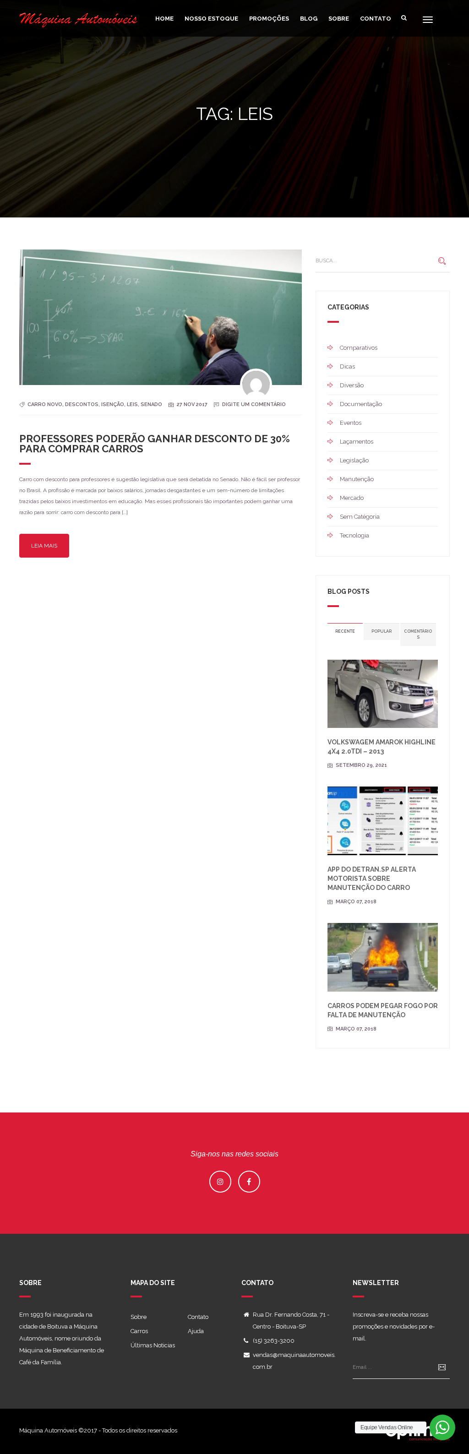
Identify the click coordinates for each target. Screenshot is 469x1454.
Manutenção (357, 479)
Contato (375, 18)
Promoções (269, 18)
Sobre (338, 18)
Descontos (81, 404)
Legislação (354, 460)
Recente (345, 631)
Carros (139, 1331)
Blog (308, 18)
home (164, 18)
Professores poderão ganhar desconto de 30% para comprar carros (154, 444)
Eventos (350, 422)
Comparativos (358, 347)
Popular (381, 631)
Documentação (361, 404)
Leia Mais (44, 546)
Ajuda (196, 1331)
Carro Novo (44, 404)
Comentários (418, 634)
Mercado (352, 497)
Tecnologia (354, 535)
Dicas (347, 366)
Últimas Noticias (153, 1345)
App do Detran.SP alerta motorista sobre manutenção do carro (371, 878)
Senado (151, 404)
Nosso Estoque (211, 18)
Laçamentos (356, 441)
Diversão (352, 385)
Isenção (112, 404)
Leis (132, 404)
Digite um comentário (254, 404)
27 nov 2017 (192, 404)
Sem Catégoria (360, 516)
